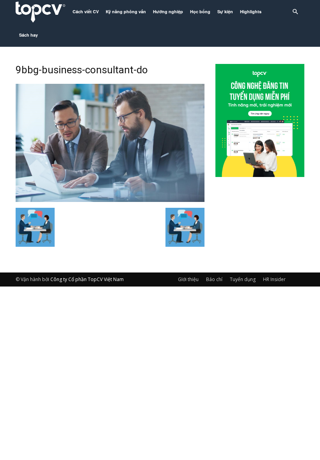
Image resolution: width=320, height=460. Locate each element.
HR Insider (274, 279)
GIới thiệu (188, 279)
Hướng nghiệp (168, 11)
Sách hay (28, 35)
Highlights (250, 11)
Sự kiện (225, 11)
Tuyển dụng (243, 279)
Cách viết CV (86, 11)
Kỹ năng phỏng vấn (126, 11)
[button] (295, 12)
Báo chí (214, 279)
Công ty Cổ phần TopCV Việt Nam (87, 279)
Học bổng (200, 11)
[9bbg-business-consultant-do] (110, 199)
